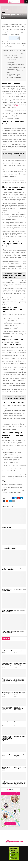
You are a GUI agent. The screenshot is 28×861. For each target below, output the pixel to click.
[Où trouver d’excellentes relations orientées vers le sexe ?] (8, 687)
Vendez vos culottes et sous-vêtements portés (7, 754)
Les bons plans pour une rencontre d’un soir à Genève (20, 693)
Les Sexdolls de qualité (19, 736)
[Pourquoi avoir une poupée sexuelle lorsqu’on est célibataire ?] (8, 776)
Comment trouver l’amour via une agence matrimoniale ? (20, 664)
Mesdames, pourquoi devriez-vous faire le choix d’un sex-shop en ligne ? (20, 782)
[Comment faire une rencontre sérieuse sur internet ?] (20, 717)
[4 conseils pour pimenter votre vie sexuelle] (20, 645)
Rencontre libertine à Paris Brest (6, 768)
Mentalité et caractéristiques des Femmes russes (18, 708)
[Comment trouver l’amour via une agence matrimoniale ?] (20, 658)
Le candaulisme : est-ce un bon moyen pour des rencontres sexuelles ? (19, 679)
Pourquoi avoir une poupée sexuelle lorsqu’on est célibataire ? (8, 782)
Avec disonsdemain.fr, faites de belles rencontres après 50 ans (7, 664)
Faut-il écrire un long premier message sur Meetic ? (13, 490)
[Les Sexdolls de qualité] (20, 731)
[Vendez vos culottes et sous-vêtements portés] (8, 748)
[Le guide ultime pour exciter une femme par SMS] (8, 717)
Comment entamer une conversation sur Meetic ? (12, 484)
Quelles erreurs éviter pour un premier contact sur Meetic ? (12, 493)
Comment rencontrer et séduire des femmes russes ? (7, 708)
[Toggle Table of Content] (16, 38)
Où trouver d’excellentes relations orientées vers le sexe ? (7, 693)
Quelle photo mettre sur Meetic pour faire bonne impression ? (12, 488)
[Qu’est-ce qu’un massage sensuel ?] (20, 762)
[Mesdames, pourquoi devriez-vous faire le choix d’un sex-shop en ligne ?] (20, 776)
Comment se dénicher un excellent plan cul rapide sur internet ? (19, 754)
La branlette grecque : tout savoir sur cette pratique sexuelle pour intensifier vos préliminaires (7, 738)
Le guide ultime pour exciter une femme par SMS (7, 722)
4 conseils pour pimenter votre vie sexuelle (19, 651)
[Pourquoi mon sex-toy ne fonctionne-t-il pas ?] (8, 645)
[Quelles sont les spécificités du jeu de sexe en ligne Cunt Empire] (8, 673)
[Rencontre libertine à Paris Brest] (8, 762)
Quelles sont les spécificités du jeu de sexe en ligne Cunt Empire (8, 679)
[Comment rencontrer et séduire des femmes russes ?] (8, 702)
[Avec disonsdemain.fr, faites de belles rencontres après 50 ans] (8, 658)
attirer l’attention (17, 105)
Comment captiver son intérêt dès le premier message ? (14, 485)
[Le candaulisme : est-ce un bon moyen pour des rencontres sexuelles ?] (20, 673)
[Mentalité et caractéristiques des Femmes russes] (20, 702)
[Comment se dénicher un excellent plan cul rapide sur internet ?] (20, 748)
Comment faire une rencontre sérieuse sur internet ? (19, 722)
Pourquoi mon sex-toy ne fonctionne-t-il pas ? (7, 651)
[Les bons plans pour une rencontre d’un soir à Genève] (20, 687)
